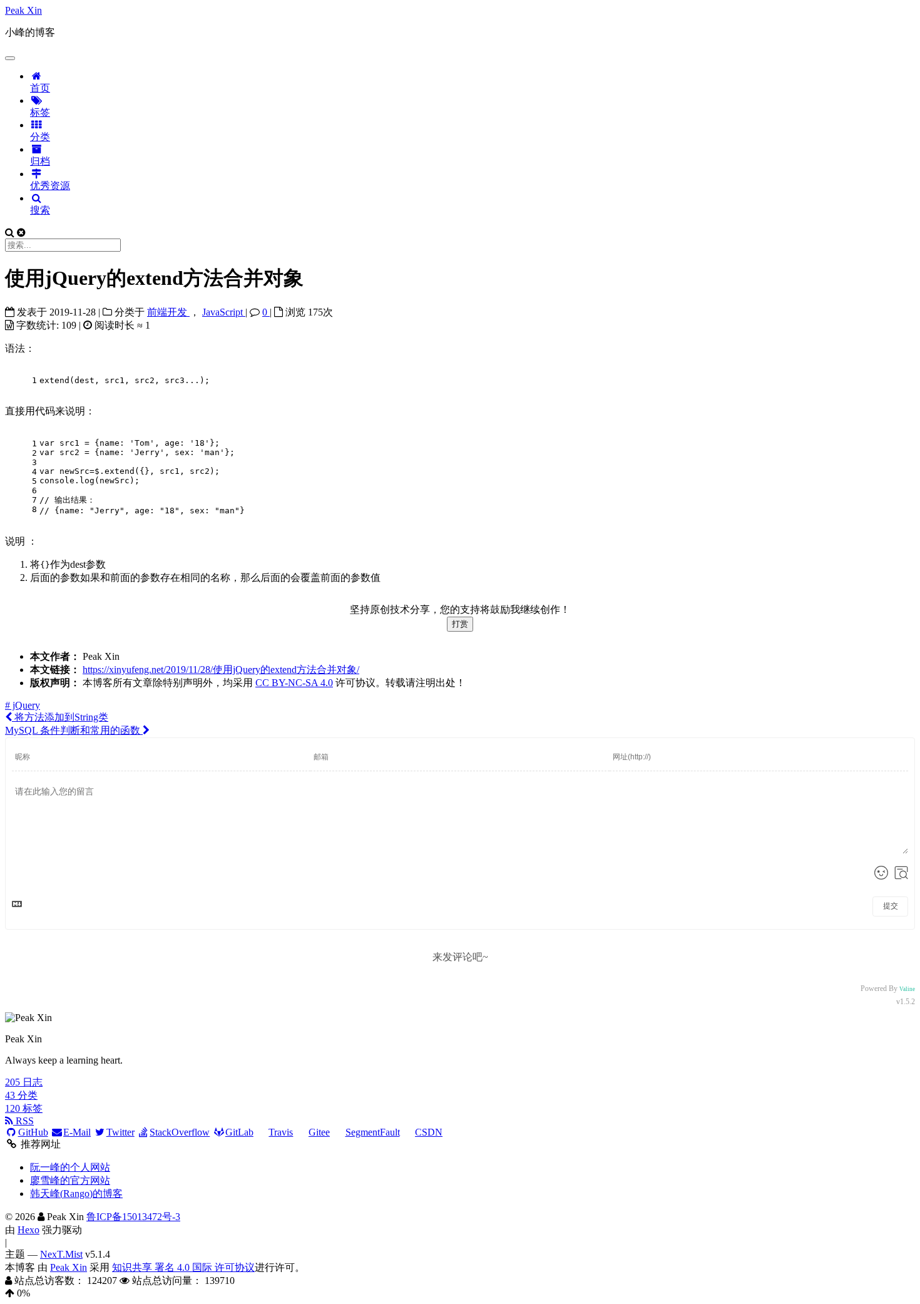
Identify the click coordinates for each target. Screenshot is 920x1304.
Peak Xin (68, 1267)
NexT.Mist (61, 1254)
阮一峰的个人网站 (70, 1167)
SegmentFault (372, 1132)
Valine (907, 989)
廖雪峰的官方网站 (70, 1180)
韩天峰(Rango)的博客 (76, 1193)
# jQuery (22, 705)
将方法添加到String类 (60, 717)
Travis (280, 1132)
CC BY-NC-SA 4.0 (294, 682)
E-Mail (77, 1132)
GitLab (239, 1132)
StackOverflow (180, 1132)
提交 (890, 905)
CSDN (428, 1132)
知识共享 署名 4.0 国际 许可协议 (183, 1267)
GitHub (33, 1132)
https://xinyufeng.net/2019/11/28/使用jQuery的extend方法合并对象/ (221, 669)
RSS (23, 1121)
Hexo (28, 1229)
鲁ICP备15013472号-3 (133, 1216)
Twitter (120, 1132)
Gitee (319, 1132)
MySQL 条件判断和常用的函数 (74, 730)
